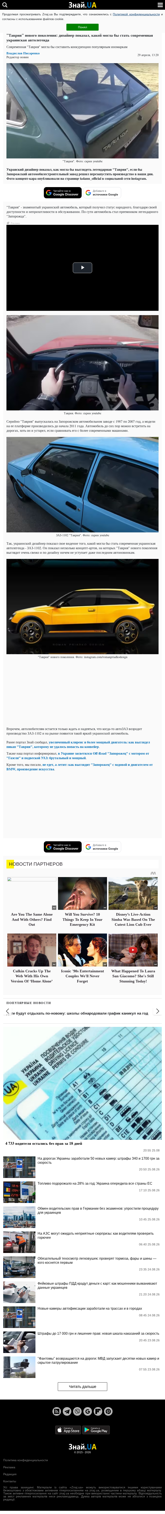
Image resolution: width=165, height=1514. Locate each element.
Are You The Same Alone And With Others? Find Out (32, 919)
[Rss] (56, 1411)
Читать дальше (82, 1386)
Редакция (10, 1474)
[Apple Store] (68, 1430)
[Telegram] (67, 1411)
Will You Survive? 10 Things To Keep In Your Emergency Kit (82, 919)
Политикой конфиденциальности (136, 14)
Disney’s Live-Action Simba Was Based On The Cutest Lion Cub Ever (133, 919)
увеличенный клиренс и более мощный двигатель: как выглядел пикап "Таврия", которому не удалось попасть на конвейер (78, 744)
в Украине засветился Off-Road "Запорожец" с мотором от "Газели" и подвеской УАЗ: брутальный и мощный (77, 755)
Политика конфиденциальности (25, 1460)
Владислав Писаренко (23, 53)
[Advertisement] (82, 693)
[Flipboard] (98, 1411)
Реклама (9, 1467)
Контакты (9, 1481)
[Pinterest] (108, 1411)
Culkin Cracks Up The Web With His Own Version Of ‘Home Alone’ (32, 976)
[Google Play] (96, 1430)
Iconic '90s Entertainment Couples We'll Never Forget (82, 976)
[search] (5, 5)
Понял (82, 27)
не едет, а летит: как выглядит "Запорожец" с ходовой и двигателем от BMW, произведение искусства (79, 766)
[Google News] (87, 1411)
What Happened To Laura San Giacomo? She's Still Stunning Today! (133, 976)
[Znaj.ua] (82, 5)
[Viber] (77, 1411)
